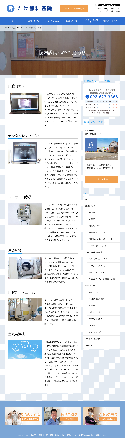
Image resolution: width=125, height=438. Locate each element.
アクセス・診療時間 (73, 8)
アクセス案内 (101, 179)
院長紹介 (92, 219)
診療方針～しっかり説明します (101, 272)
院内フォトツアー (95, 226)
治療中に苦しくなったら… (99, 259)
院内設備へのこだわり (97, 232)
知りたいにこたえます (97, 266)
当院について (90, 206)
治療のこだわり (95, 292)
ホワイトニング (95, 332)
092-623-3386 (109, 5)
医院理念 (92, 212)
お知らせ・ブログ (92, 345)
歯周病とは (93, 306)
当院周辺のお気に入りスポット (101, 239)
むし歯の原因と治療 (96, 299)
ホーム (87, 199)
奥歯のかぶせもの (95, 319)
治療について (90, 286)
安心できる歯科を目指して (95, 252)
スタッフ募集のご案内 (97, 246)
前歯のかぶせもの (95, 312)
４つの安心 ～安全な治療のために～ (102, 279)
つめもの (92, 325)
